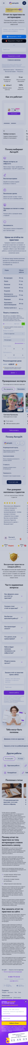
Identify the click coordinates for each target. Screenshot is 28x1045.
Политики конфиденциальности (15, 1030)
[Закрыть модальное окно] (26, 1002)
